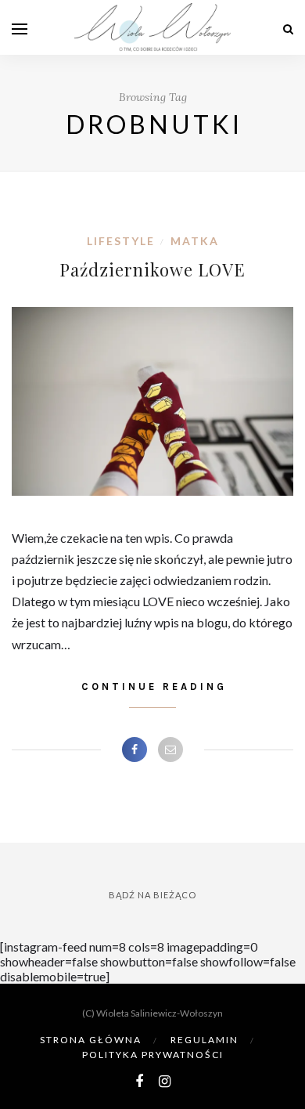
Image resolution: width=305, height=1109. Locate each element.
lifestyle (121, 240)
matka (194, 240)
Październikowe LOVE (152, 269)
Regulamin (204, 1040)
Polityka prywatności (153, 1054)
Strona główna (91, 1040)
